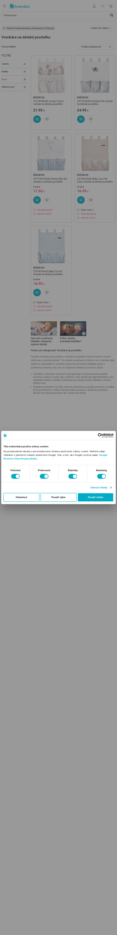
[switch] (44, 476)
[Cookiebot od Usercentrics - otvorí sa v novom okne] (100, 435)
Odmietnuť (21, 497)
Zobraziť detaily (98, 487)
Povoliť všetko (95, 497)
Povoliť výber (58, 497)
